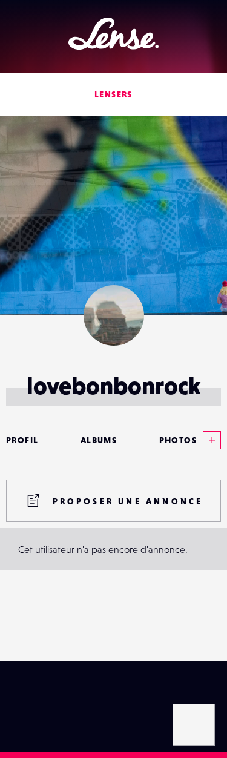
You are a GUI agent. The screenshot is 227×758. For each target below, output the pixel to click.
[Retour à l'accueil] (113, 34)
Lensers (113, 94)
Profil (22, 440)
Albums (99, 440)
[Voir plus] (209, 440)
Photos (178, 440)
